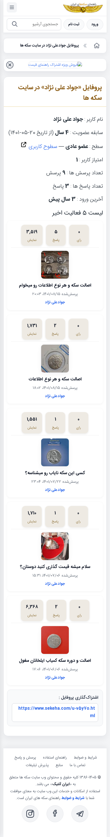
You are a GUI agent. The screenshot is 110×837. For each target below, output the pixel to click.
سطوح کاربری (42, 146)
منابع (59, 765)
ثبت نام (74, 24)
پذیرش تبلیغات (37, 765)
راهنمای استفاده (55, 758)
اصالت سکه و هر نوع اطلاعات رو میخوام (55, 285)
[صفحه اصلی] (96, 45)
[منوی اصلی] (12, 7)
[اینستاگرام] (30, 813)
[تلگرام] (79, 813)
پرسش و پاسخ (25, 758)
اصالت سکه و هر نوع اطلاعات (55, 379)
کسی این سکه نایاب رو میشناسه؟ (55, 473)
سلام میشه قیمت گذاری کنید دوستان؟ (55, 567)
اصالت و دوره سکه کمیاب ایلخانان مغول (55, 661)
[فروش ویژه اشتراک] (55, 65)
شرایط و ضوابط (85, 758)
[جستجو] (14, 24)
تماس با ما (77, 765)
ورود (94, 24)
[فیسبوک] (55, 813)
